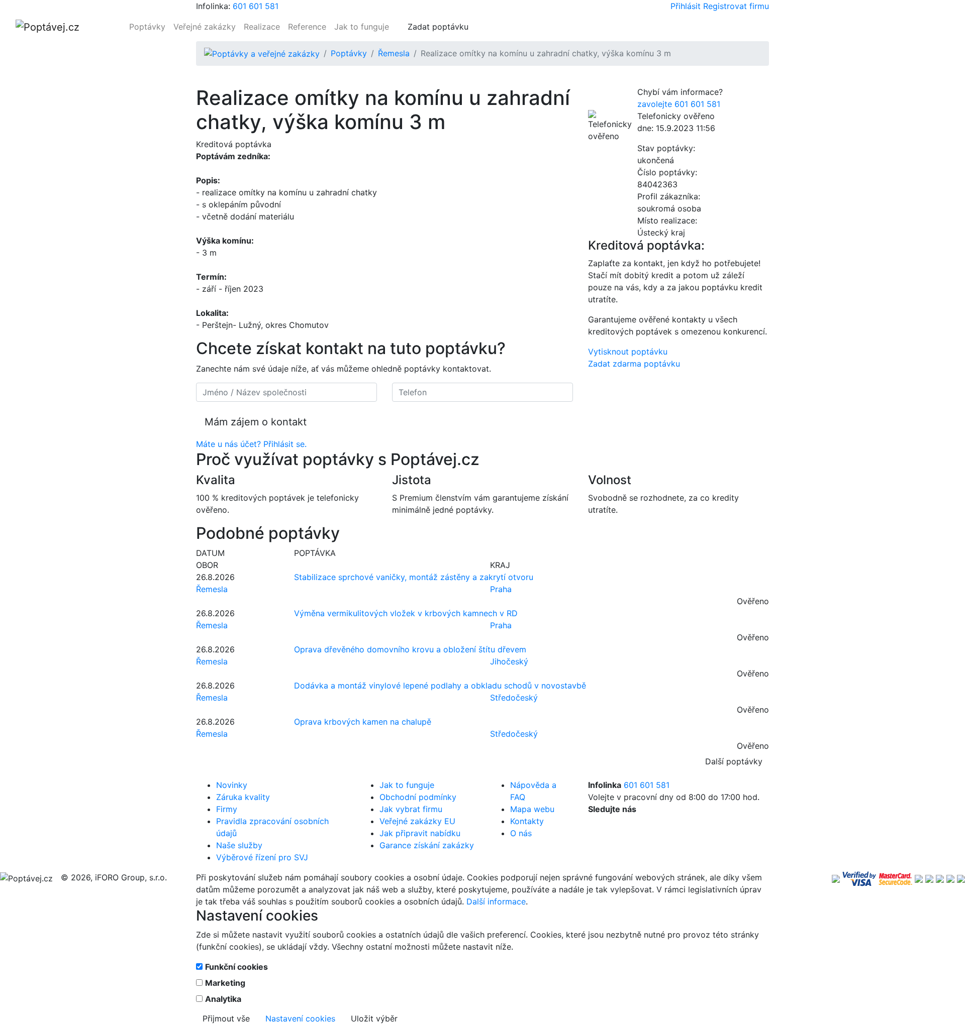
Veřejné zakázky (204, 27)
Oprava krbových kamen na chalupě (362, 722)
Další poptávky (733, 761)
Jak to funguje (361, 27)
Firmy (226, 809)
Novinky (231, 785)
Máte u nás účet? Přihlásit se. (251, 444)
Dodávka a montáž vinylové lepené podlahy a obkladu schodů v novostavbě (440, 685)
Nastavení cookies (300, 1018)
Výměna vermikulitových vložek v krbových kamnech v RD (406, 613)
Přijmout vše (226, 1018)
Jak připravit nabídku (419, 833)
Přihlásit (685, 6)
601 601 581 (255, 6)
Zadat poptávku (438, 27)
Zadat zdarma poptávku (634, 364)
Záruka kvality (243, 797)
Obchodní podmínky (417, 797)
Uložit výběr (374, 1018)
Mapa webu (532, 809)
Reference (307, 27)
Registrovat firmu (736, 6)
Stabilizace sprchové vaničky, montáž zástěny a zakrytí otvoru (413, 577)
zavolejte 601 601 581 (678, 104)
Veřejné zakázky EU (417, 821)
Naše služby (239, 845)
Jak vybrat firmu (410, 809)
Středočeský (514, 698)
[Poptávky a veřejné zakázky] (262, 53)
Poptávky (147, 27)
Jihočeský (509, 661)
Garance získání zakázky (426, 845)
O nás (521, 833)
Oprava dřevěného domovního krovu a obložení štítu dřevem (410, 649)
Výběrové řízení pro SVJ (262, 857)
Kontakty (527, 821)
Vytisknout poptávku (627, 352)
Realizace (262, 27)
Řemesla (394, 53)
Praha (501, 589)
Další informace (496, 901)
